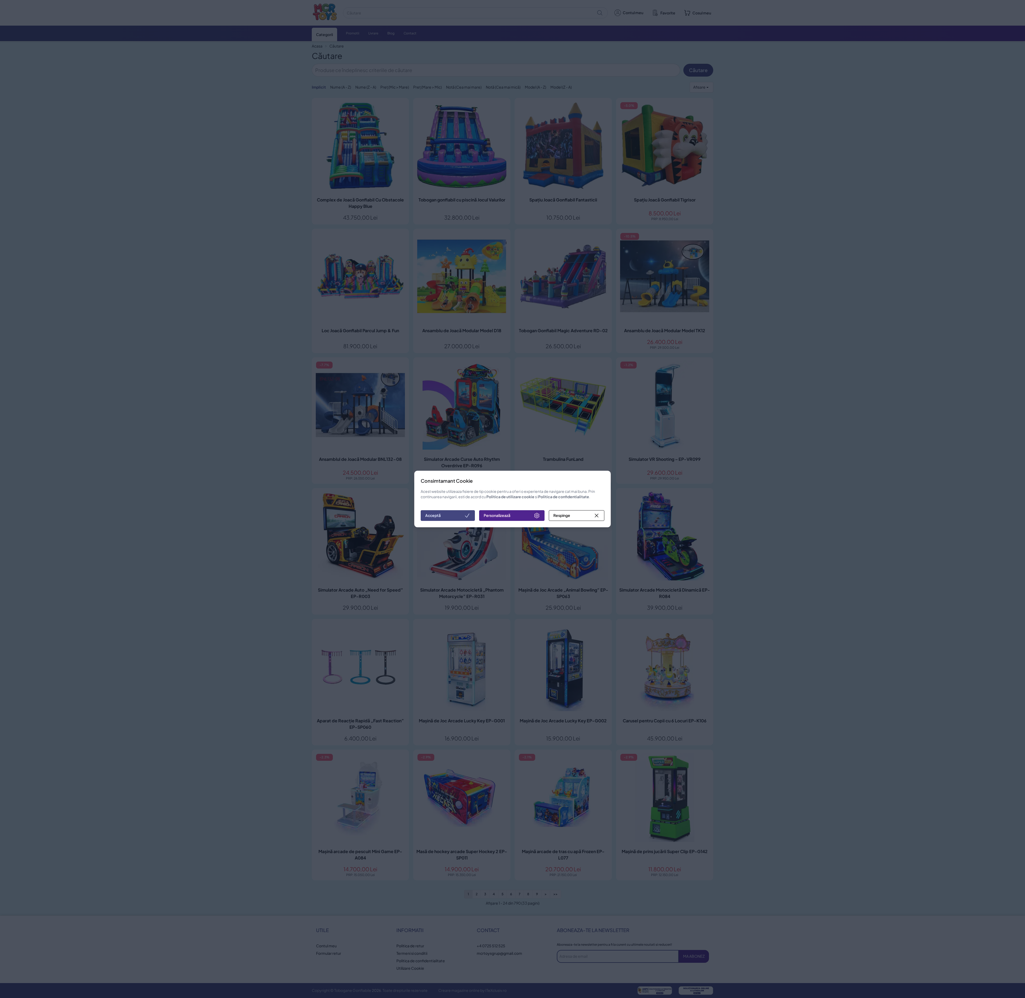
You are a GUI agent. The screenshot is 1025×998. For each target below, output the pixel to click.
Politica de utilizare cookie (510, 496)
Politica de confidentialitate (563, 496)
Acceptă (433, 515)
